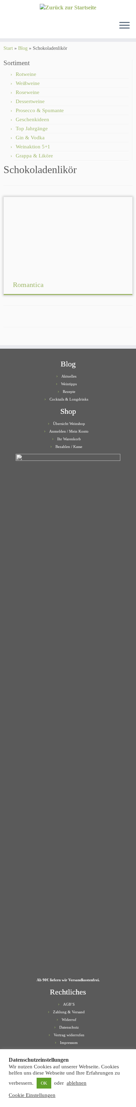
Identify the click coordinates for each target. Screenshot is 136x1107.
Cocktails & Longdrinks (69, 399)
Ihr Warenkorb (69, 439)
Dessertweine (30, 101)
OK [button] (44, 1083)
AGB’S (69, 1004)
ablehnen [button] (76, 1083)
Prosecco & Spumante (40, 110)
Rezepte (69, 391)
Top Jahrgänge (32, 128)
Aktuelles (68, 376)
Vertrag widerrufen (69, 1035)
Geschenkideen (32, 119)
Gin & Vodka (30, 137)
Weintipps (69, 384)
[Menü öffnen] (124, 26)
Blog (23, 48)
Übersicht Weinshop (69, 423)
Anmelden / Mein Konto (69, 431)
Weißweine (28, 83)
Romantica (28, 284)
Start (8, 48)
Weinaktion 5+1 (33, 146)
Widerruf (69, 1019)
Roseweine (27, 92)
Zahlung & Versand (69, 1012)
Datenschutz (69, 1027)
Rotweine (26, 74)
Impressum (69, 1042)
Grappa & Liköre (34, 155)
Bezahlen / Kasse (68, 446)
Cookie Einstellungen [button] (32, 1095)
